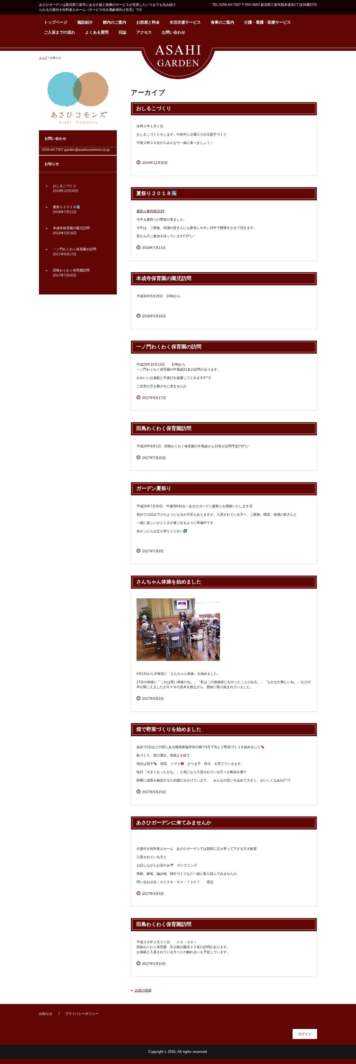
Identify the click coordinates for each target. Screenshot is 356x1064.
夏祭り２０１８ (153, 193)
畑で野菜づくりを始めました (168, 729)
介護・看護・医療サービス (267, 22)
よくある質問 (96, 32)
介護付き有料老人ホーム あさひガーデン (178, 61)
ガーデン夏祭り (153, 488)
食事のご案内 (222, 22)
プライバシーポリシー (81, 1014)
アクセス (144, 32)
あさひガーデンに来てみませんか (173, 822)
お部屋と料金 (148, 22)
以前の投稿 (141, 990)
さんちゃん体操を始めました (168, 582)
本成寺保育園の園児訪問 (163, 278)
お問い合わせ (173, 32)
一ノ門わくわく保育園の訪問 (168, 346)
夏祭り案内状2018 (150, 211)
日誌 (122, 32)
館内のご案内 (114, 22)
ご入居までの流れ (59, 32)
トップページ (55, 22)
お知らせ (45, 1014)
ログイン (305, 1034)
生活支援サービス (185, 22)
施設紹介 (85, 22)
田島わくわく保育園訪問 (163, 428)
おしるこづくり (153, 108)
